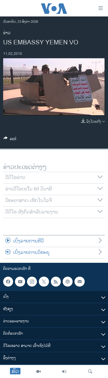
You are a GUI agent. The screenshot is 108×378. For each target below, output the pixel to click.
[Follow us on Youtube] (20, 282)
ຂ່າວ (6, 33)
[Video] (38, 371)
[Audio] (64, 371)
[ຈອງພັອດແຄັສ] (79, 282)
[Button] (10, 139)
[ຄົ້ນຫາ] (90, 371)
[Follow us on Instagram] (32, 282)
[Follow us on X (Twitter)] (44, 282)
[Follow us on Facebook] (8, 282)
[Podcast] (68, 282)
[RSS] (56, 282)
